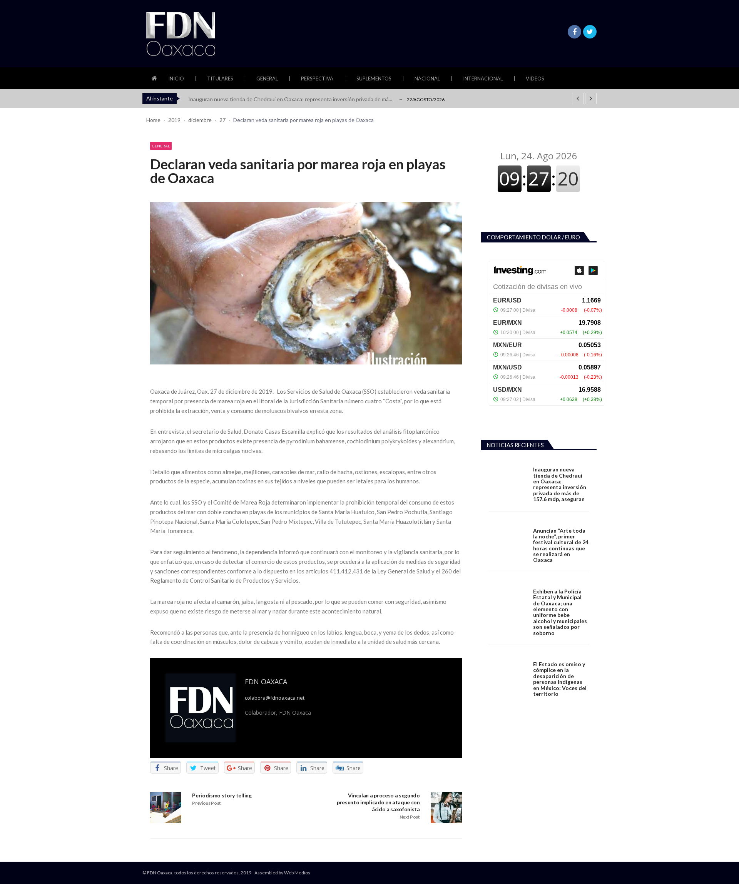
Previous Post (206, 802)
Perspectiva (317, 78)
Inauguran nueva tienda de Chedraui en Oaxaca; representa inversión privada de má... (290, 99)
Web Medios (297, 873)
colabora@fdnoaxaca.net (274, 697)
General (267, 78)
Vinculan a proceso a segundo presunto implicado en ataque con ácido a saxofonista (378, 802)
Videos (535, 78)
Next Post (410, 816)
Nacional (427, 78)
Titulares (220, 78)
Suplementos (373, 78)
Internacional (483, 78)
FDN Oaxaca (266, 681)
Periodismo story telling (221, 795)
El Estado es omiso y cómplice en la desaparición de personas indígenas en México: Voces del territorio (560, 679)
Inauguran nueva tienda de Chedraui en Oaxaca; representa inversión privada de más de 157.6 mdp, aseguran (559, 484)
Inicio (176, 78)
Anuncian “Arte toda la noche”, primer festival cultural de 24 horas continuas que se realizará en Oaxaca (561, 545)
